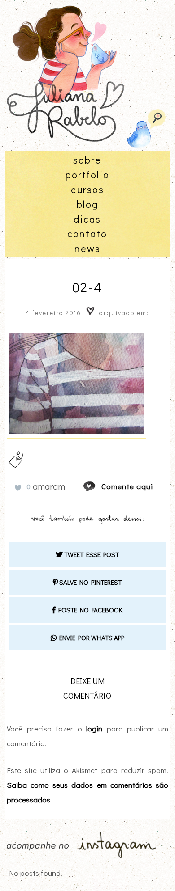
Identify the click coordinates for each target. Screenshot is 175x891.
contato (87, 233)
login (94, 728)
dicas (87, 218)
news (87, 248)
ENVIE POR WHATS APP (90, 637)
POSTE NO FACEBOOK (89, 609)
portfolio (87, 174)
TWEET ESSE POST (91, 554)
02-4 (87, 287)
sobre (87, 159)
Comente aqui (127, 486)
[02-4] (98, 486)
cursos (87, 189)
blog (87, 204)
